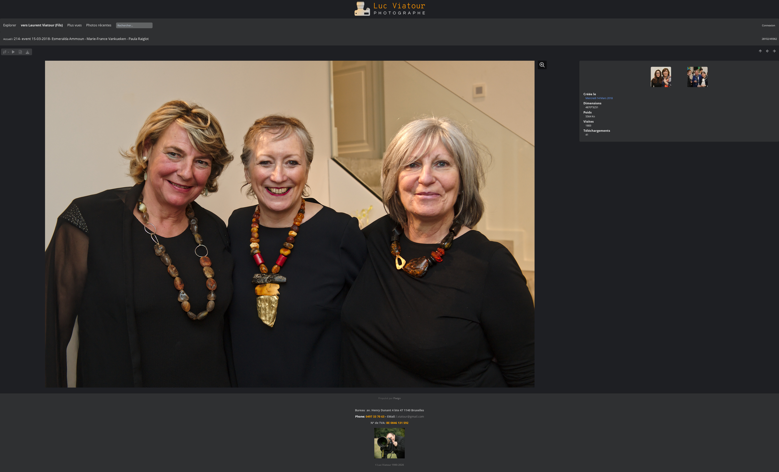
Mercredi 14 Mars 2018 (599, 98)
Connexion (768, 25)
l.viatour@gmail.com (410, 416)
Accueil (7, 39)
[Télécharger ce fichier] (27, 52)
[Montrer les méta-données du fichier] (20, 52)
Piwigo (397, 398)
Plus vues (74, 25)
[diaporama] (13, 52)
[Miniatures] (760, 51)
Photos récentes (98, 25)
